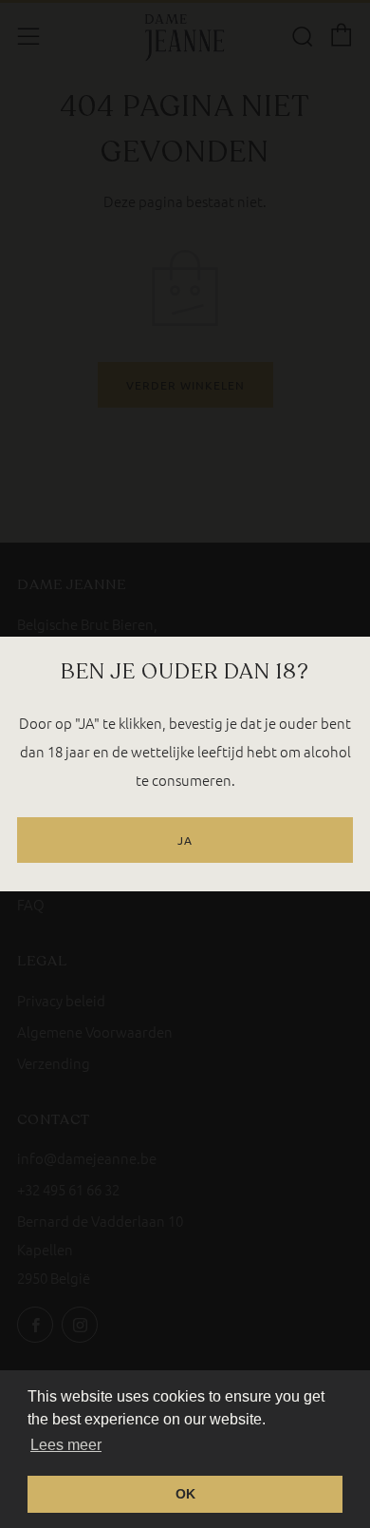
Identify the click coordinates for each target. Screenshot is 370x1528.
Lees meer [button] (66, 1445)
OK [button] (185, 1493)
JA (185, 840)
